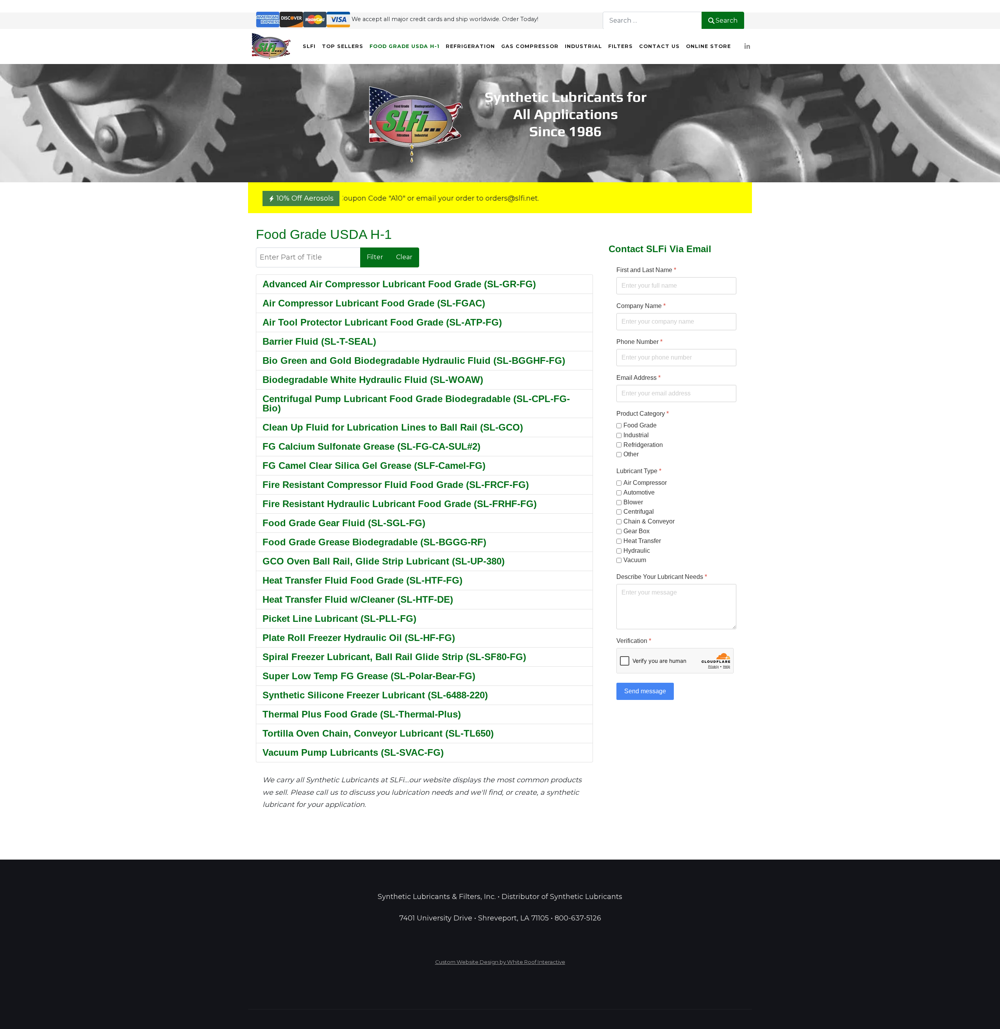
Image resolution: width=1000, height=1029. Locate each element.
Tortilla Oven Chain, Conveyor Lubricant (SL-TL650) (378, 733)
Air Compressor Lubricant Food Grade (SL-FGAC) (373, 303)
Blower (633, 502)
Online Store (708, 46)
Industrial (583, 46)
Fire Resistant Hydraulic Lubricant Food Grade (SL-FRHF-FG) (399, 503)
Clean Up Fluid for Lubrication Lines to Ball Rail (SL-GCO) (392, 427)
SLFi (309, 46)
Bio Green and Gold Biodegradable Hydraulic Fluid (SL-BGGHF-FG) (413, 360)
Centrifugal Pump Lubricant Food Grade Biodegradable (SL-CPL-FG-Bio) (416, 403)
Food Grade (640, 425)
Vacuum (634, 560)
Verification (633, 641)
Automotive (639, 492)
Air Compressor (645, 482)
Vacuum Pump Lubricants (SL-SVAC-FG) (353, 752)
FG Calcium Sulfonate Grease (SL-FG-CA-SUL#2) (371, 446)
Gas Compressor (530, 46)
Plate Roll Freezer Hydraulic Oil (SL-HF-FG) (358, 637)
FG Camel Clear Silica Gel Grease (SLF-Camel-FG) (374, 465)
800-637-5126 (578, 918)
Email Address (638, 377)
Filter (375, 257)
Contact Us (659, 46)
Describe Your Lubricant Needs (661, 577)
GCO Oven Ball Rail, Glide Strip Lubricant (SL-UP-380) (383, 561)
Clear (404, 257)
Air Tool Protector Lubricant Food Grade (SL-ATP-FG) (382, 322)
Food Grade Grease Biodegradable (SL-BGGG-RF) (374, 542)
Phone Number (639, 341)
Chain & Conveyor (649, 521)
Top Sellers (342, 46)
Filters (620, 46)
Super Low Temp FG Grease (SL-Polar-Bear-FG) (368, 676)
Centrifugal (638, 512)
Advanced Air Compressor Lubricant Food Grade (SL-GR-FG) (399, 284)
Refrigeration (470, 46)
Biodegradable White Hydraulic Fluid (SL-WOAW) (372, 379)
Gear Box (636, 531)
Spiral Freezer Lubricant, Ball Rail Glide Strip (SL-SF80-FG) (394, 657)
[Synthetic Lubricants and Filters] (271, 46)
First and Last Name (646, 270)
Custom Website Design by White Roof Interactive (500, 962)
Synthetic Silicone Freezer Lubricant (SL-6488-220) (375, 695)
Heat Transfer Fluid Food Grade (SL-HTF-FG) (362, 580)
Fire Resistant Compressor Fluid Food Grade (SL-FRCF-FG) (395, 484)
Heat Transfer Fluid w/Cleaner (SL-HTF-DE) (357, 599)
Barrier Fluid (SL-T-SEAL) (319, 341)
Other (631, 454)
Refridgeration (643, 445)
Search (727, 20)
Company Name (641, 306)
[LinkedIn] (747, 47)
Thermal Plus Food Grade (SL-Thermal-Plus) (361, 714)
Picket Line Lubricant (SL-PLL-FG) (339, 618)
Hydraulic (636, 550)
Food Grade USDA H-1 (404, 46)
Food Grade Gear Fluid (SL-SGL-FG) (343, 523)
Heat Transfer (642, 541)
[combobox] (652, 20)
